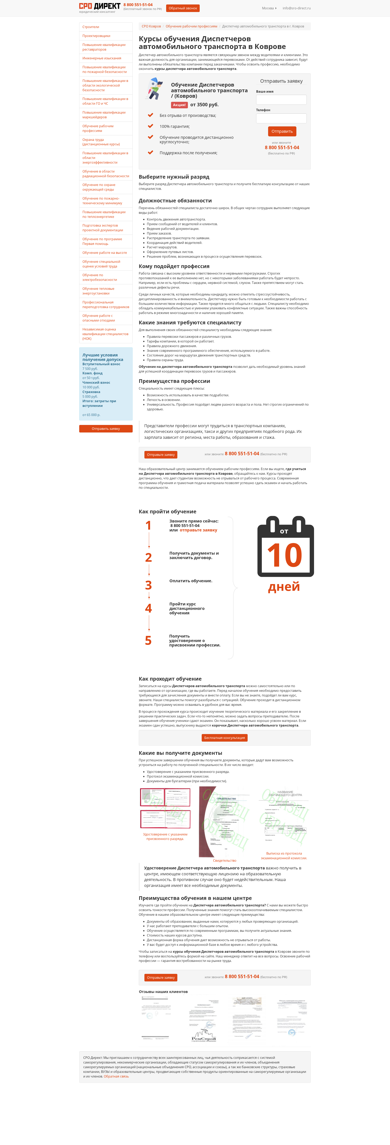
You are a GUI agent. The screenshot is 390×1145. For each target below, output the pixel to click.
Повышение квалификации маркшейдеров (104, 114)
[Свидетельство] (224, 822)
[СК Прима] (291, 1020)
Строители (90, 27)
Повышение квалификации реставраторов (104, 47)
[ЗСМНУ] (247, 1020)
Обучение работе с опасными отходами (98, 318)
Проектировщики (96, 36)
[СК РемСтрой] (202, 1020)
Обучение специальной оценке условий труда (101, 263)
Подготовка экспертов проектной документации (102, 227)
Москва (268, 8)
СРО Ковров (151, 26)
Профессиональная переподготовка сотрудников (105, 304)
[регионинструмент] (158, 1018)
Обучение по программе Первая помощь (102, 241)
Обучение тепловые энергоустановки (98, 290)
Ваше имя (264, 91)
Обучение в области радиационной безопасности (105, 173)
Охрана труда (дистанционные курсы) (101, 142)
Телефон (263, 110)
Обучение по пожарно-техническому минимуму (102, 200)
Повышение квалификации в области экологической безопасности (105, 85)
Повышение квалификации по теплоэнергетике (104, 214)
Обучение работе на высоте (104, 252)
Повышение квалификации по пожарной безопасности (104, 69)
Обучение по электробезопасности (99, 277)
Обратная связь (116, 1076)
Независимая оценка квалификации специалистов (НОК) (105, 334)
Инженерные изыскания (101, 58)
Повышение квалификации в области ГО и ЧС (105, 101)
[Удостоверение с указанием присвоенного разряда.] (165, 809)
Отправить (282, 131)
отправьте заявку (198, 530)
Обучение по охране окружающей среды (98, 187)
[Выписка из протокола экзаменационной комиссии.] (284, 818)
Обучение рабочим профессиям (191, 26)
